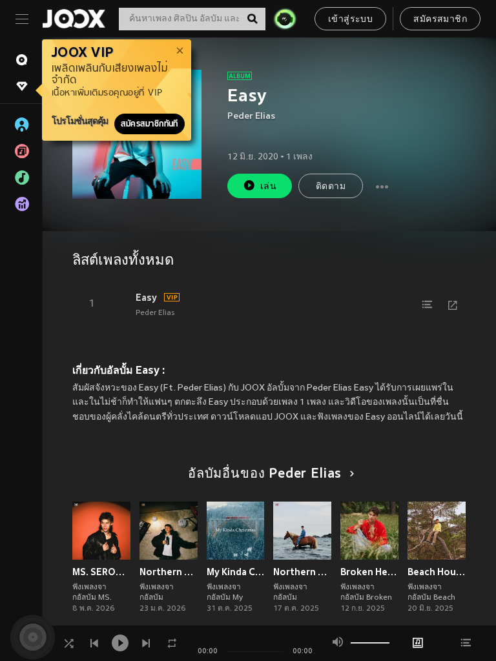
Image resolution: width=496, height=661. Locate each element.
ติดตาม (331, 187)
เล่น (268, 187)
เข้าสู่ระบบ (350, 20)
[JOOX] (73, 18)
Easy (146, 297)
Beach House (437, 572)
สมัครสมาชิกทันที (149, 123)
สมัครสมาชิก (440, 20)
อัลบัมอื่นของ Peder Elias (265, 474)
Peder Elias (251, 116)
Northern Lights (302, 572)
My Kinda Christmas (236, 572)
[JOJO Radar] (285, 19)
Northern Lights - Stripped (169, 572)
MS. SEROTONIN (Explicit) (101, 572)
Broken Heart (369, 572)
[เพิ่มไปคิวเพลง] (427, 305)
